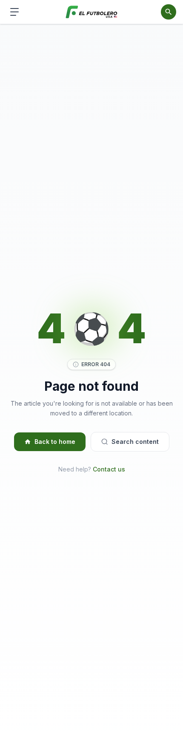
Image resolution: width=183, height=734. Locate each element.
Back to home (54, 441)
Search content (135, 441)
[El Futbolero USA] (91, 12)
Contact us (109, 469)
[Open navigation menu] (14, 12)
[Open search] (168, 12)
